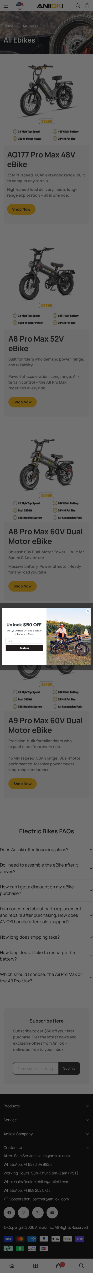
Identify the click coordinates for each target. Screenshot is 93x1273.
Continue (24, 648)
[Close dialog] (88, 611)
